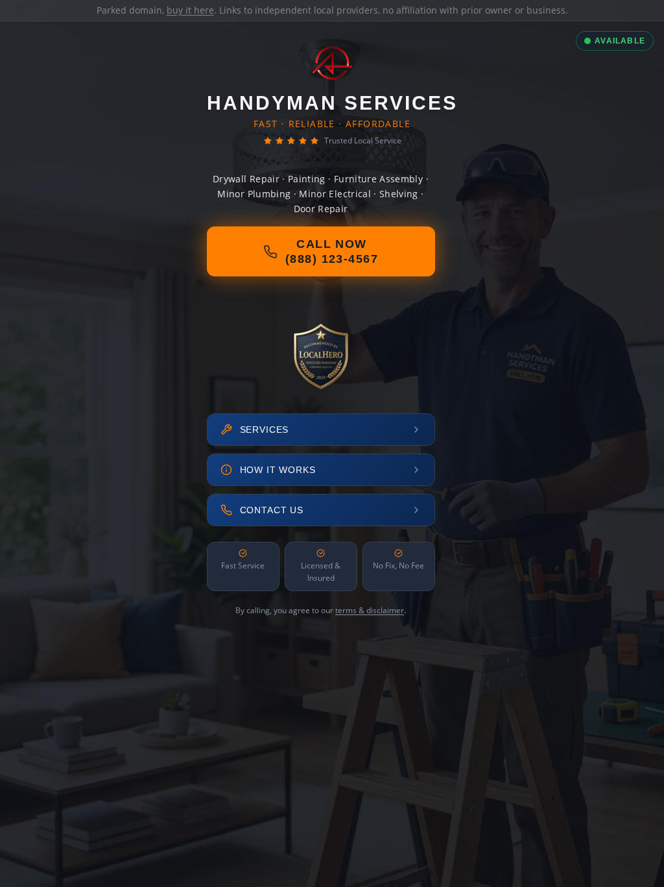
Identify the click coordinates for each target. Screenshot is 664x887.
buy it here (190, 10)
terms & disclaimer (369, 610)
